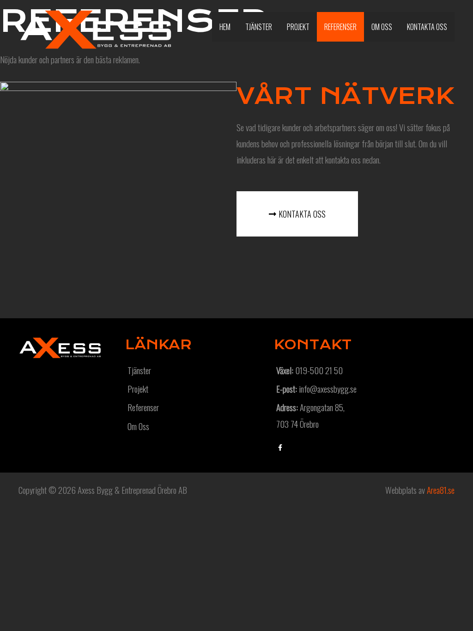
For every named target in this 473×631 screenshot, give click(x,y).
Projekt (298, 26)
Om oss (381, 26)
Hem (224, 26)
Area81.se (441, 489)
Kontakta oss (427, 26)
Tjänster (258, 26)
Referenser (340, 26)
